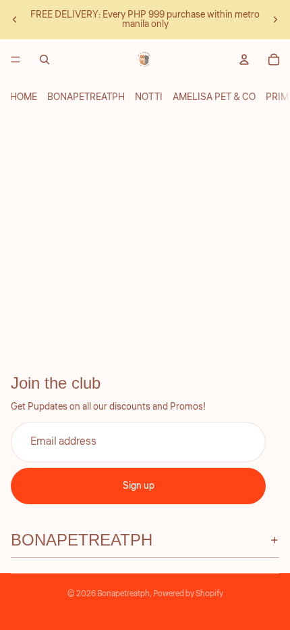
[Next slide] (275, 19)
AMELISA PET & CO (214, 97)
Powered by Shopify (188, 594)
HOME (23, 97)
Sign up (138, 486)
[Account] (244, 59)
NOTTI (149, 97)
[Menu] (15, 59)
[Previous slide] (15, 19)
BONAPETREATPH (86, 97)
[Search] (44, 59)
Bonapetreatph (123, 594)
